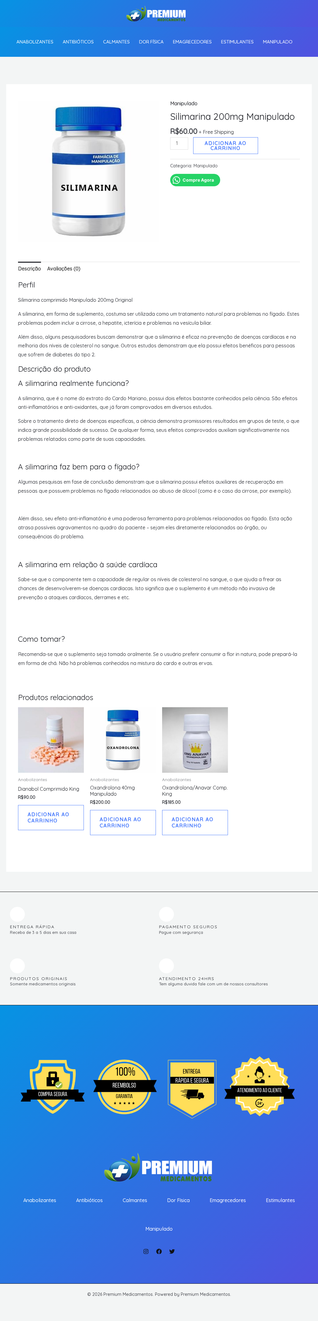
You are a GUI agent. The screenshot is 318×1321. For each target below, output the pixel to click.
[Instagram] (146, 1251)
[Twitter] (172, 1251)
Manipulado (278, 42)
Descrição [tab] (29, 268)
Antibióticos (78, 42)
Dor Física (151, 42)
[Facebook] (159, 1251)
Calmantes (116, 42)
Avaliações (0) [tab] (63, 268)
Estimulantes (237, 42)
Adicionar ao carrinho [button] (49, 817)
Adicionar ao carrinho (226, 145)
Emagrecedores (192, 42)
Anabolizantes (34, 42)
